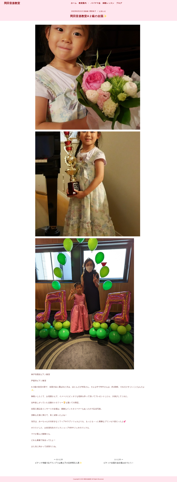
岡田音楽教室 (12, 3)
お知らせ (102, 11)
